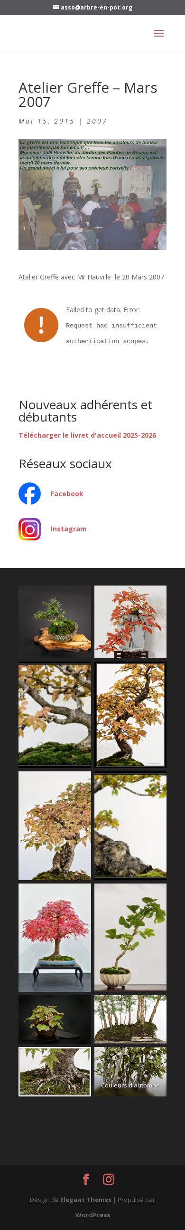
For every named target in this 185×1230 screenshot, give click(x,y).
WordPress (92, 1215)
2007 (97, 120)
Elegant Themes (85, 1199)
